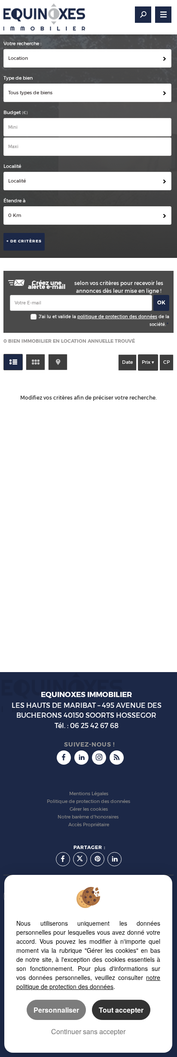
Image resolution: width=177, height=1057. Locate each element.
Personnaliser (56, 1010)
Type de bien (18, 78)
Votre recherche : (22, 43)
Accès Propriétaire (88, 825)
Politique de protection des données (88, 801)
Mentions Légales (88, 794)
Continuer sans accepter (88, 1031)
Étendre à (14, 201)
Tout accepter (121, 1010)
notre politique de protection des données (88, 982)
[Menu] (163, 14)
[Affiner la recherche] (143, 14)
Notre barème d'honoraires (89, 817)
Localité (12, 166)
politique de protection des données (117, 316)
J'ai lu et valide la (58, 316)
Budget (12, 112)
